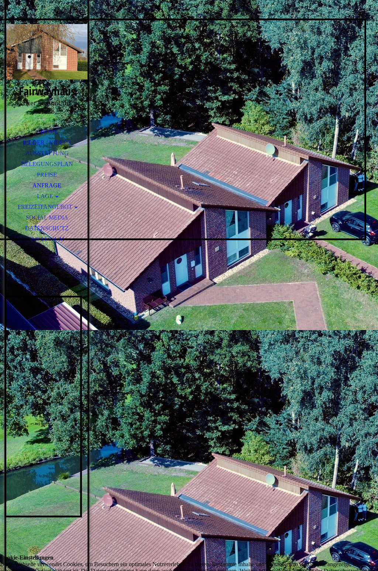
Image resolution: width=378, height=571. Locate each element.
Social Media (47, 217)
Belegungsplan (47, 164)
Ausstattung (47, 153)
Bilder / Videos (47, 142)
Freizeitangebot (45, 207)
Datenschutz (47, 228)
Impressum (47, 239)
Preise (47, 174)
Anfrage (46, 185)
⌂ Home (46, 132)
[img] (46, 51)
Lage (45, 196)
